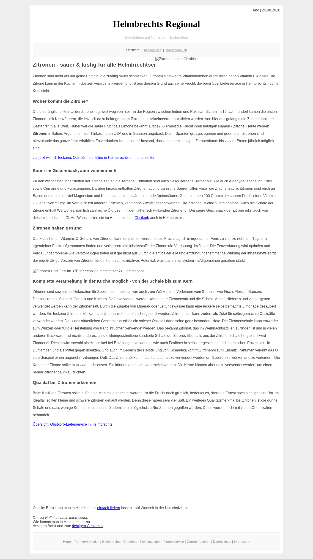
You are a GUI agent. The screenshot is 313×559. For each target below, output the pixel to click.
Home (67, 541)
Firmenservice (173, 541)
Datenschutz (222, 541)
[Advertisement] (156, 466)
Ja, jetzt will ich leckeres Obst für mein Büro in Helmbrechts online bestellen (94, 157)
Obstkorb (142, 218)
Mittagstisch (152, 50)
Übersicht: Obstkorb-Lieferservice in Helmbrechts (72, 424)
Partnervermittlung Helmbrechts (97, 541)
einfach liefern (108, 508)
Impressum (242, 541)
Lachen (205, 541)
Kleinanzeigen (150, 541)
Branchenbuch (176, 50)
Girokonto (130, 541)
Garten (192, 541)
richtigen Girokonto (87, 526)
